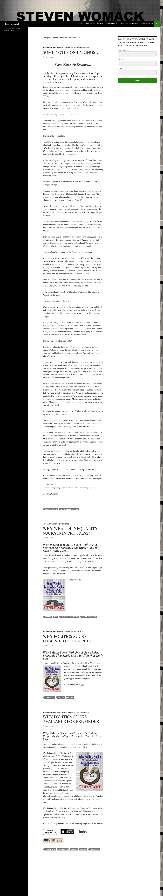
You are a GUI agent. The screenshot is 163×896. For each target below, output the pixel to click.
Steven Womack (11, 23)
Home (80, 24)
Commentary (50, 849)
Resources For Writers (129, 24)
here (82, 684)
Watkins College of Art (69, 509)
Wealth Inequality (89, 617)
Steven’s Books (111, 24)
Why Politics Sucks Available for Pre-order (71, 719)
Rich (55, 617)
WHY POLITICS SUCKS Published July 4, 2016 (67, 638)
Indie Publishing (50, 48)
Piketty (48, 617)
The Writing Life (83, 712)
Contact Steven (147, 24)
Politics (65, 524)
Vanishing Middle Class (69, 617)
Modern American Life (66, 48)
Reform (70, 697)
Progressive (94, 849)
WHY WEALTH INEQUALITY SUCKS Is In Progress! (70, 531)
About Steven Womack (94, 24)
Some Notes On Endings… (71, 52)
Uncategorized (83, 48)
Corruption (49, 697)
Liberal (74, 849)
